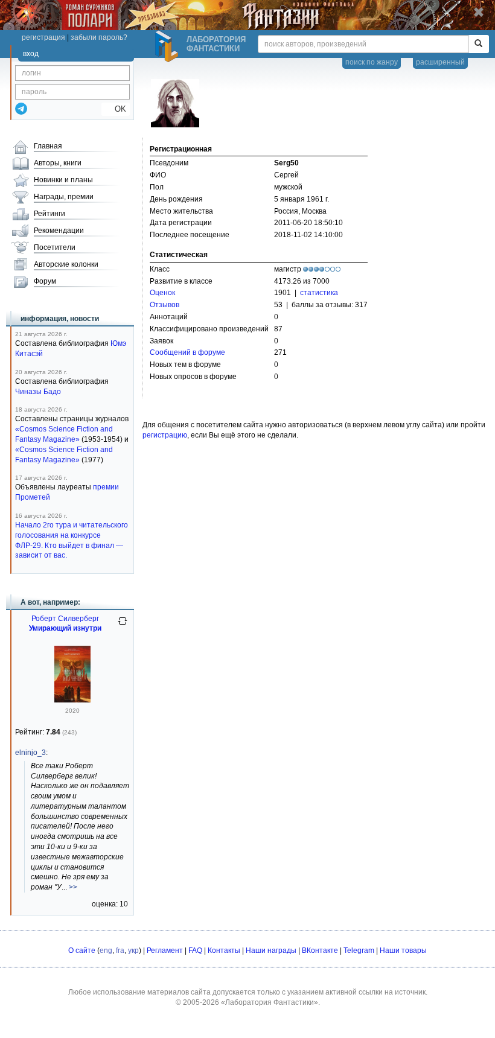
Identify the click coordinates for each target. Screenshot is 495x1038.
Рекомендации (59, 230)
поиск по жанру (371, 62)
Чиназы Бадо (38, 391)
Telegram (358, 950)
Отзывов (164, 305)
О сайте (81, 950)
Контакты (224, 950)
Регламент (165, 950)
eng (106, 950)
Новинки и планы (63, 180)
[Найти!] (478, 44)
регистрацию (164, 435)
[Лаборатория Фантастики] (168, 46)
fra (120, 950)
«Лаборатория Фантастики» (269, 1002)
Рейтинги (49, 213)
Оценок (162, 292)
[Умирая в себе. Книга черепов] (72, 700)
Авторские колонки (66, 264)
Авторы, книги (57, 163)
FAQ (195, 950)
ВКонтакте (320, 950)
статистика (319, 292)
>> (73, 887)
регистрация (43, 37)
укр (133, 950)
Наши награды (271, 950)
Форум (45, 281)
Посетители (54, 247)
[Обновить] (122, 626)
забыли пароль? (99, 37)
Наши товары (403, 950)
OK (115, 108)
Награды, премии (64, 197)
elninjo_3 (30, 752)
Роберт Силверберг (65, 618)
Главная (48, 146)
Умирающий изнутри (65, 628)
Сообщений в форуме (187, 352)
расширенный (440, 62)
